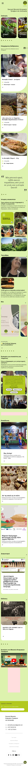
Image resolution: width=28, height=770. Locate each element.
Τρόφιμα (5, 34)
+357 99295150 (11, 727)
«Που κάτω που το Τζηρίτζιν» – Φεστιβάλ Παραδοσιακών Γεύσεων (12, 119)
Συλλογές (4, 16)
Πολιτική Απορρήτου (14, 387)
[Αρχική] (25, 3)
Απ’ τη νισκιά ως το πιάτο (11, 496)
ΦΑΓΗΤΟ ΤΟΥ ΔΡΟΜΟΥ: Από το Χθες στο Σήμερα (12, 628)
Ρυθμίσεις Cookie (17, 389)
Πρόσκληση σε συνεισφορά (14, 746)
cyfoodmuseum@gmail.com (15, 725)
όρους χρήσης (15, 706)
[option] (9, 27)
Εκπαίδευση (5, 420)
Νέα (2, 302)
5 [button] (9, 40)
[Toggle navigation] (2, 3)
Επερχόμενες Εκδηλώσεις (10, 46)
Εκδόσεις (4, 599)
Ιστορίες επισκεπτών (8, 199)
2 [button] (3, 40)
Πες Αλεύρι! (8, 453)
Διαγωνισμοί (5, 554)
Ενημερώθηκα (14, 392)
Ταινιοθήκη (4, 255)
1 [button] (1, 40)
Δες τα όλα (25, 302)
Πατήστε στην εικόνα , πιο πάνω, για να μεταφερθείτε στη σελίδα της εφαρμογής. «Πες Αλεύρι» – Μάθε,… (14, 457)
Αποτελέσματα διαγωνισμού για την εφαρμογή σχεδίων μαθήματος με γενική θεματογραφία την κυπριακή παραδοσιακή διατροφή (11, 581)
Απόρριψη (9, 389)
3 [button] (5, 40)
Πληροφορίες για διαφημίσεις (14, 743)
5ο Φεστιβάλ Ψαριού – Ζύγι (10, 158)
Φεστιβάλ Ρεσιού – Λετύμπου (11, 79)
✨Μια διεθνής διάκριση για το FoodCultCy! (8, 344)
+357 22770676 (12, 729)
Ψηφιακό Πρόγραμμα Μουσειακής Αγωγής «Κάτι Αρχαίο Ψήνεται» (11, 537)
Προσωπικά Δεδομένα (14, 740)
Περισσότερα (25, 16)
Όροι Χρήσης (14, 737)
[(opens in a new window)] (8, 755)
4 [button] (7, 40)
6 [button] (11, 40)
